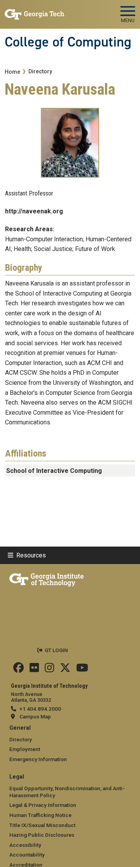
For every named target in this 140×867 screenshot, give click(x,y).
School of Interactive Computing (54, 470)
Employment (24, 749)
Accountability (27, 854)
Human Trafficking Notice (40, 815)
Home (12, 72)
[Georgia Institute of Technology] (35, 11)
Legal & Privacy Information (42, 805)
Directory (40, 71)
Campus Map (35, 716)
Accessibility (25, 845)
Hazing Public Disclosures (41, 835)
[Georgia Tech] (46, 578)
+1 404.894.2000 (40, 709)
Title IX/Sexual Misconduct (42, 825)
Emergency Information (38, 759)
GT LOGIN (56, 650)
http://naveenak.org (34, 211)
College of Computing (68, 42)
